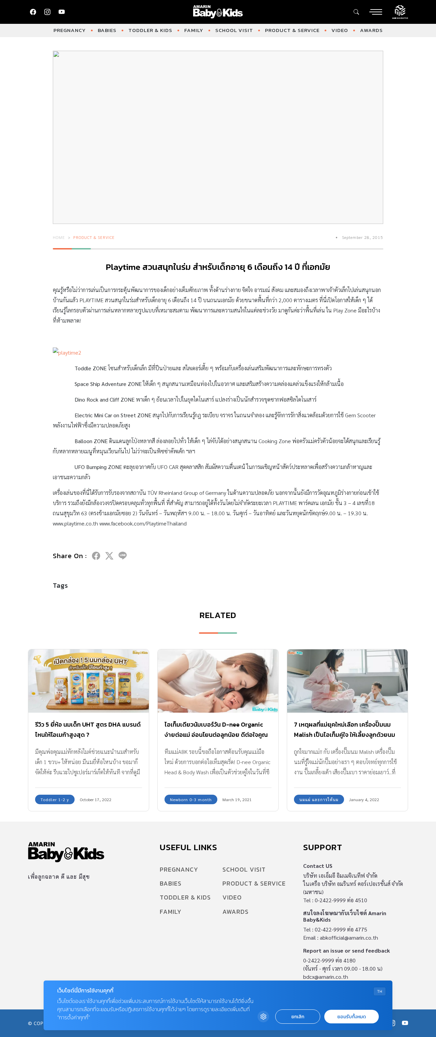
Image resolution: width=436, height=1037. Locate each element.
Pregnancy (69, 30)
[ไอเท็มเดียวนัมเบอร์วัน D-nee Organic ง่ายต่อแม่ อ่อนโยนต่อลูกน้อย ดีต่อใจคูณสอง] (218, 681)
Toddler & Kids (150, 30)
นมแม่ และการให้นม (319, 799)
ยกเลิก (297, 1016)
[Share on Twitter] (109, 556)
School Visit (234, 30)
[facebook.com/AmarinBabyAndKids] (33, 12)
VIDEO (339, 30)
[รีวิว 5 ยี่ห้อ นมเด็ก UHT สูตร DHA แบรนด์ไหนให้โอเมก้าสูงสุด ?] (88, 681)
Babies (107, 30)
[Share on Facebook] (96, 556)
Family (193, 30)
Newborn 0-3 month (191, 799)
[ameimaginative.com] (400, 11)
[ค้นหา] (356, 12)
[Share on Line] (123, 556)
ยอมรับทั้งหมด (351, 1016)
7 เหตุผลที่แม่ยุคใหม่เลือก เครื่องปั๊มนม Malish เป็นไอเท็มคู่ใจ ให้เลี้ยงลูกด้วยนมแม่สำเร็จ (344, 734)
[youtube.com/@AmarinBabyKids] (62, 12)
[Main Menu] (376, 12)
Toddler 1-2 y (55, 799)
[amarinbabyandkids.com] (218, 11)
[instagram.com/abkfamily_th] (47, 12)
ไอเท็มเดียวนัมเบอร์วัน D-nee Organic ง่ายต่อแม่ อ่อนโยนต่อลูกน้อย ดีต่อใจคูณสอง (216, 734)
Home (59, 237)
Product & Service (292, 30)
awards (371, 30)
